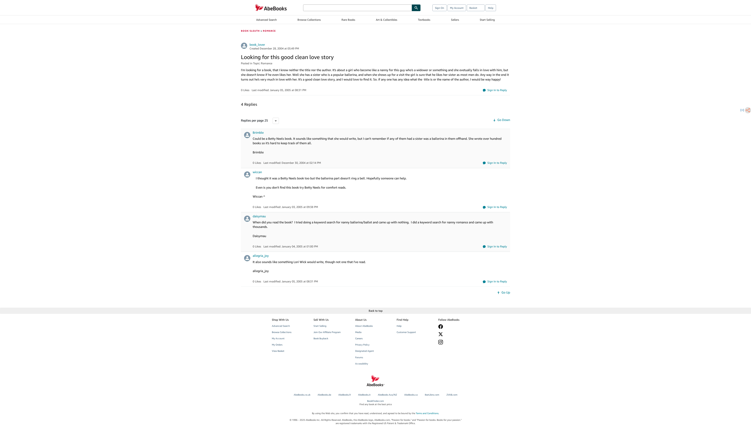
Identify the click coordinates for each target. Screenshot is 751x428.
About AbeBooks (364, 325)
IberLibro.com (432, 394)
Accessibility (361, 363)
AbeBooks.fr (344, 394)
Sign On (439, 7)
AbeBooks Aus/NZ (387, 394)
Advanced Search (266, 19)
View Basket (278, 350)
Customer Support (406, 332)
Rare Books (348, 19)
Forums (359, 357)
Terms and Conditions (427, 413)
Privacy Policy (362, 344)
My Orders (277, 344)
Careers (359, 338)
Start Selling (487, 19)
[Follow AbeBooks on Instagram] (456, 342)
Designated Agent (364, 350)
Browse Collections (309, 19)
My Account (457, 7)
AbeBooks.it (364, 394)
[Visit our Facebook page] (456, 326)
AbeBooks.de (324, 394)
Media (358, 332)
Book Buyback (321, 338)
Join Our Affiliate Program (327, 332)
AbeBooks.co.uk (302, 394)
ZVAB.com (451, 394)
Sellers (455, 19)
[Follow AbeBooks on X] (456, 334)
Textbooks (424, 19)
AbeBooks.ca (411, 394)
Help (490, 7)
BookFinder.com (375, 402)
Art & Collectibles (386, 19)
